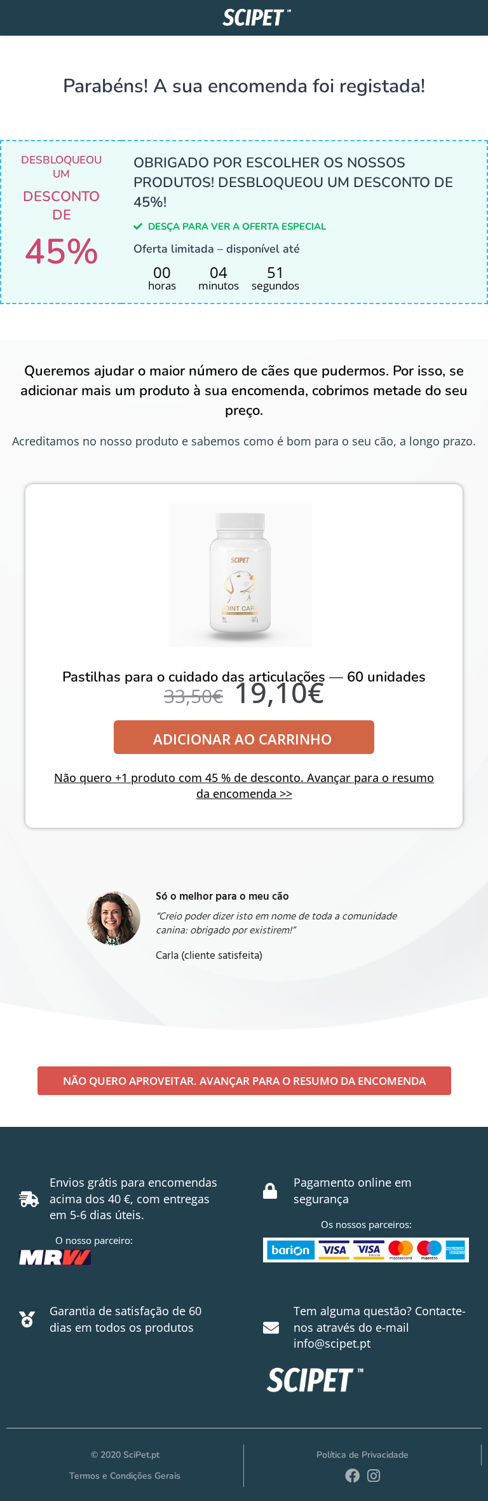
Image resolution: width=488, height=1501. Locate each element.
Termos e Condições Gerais (124, 1476)
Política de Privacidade (362, 1455)
